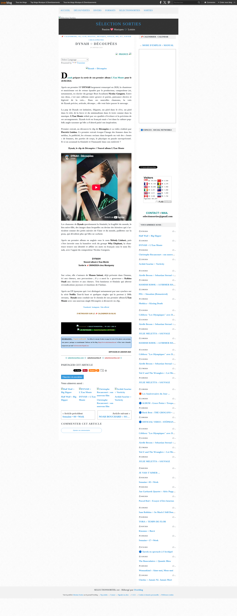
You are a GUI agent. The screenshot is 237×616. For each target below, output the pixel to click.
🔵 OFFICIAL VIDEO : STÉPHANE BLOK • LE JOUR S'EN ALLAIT (173, 422)
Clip (84, 36)
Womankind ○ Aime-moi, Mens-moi (156, 570)
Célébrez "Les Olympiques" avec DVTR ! (159, 315)
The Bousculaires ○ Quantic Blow (155, 561)
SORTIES (148, 10)
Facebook (87, 307)
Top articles (104, 595)
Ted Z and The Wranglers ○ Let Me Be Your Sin (162, 373)
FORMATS (110, 10)
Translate (81, 63)
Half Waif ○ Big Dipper (150, 236)
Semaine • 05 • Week (148, 482)
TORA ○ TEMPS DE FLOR (152, 521)
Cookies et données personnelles (149, 595)
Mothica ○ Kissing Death (151, 303)
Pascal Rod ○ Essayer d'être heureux (156, 501)
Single (110, 36)
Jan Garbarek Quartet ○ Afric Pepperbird (159, 491)
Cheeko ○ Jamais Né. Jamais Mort (155, 580)
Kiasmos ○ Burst (147, 531)
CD (79, 36)
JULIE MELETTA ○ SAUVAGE (154, 333)
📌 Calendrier (69, 36)
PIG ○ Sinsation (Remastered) (153, 294)
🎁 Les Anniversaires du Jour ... (154, 394)
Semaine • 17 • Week (148, 540)
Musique (101, 36)
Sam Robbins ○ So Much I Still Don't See (158, 512)
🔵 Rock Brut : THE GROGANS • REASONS (161, 412)
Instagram (95, 307)
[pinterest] (168, 2)
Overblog (138, 590)
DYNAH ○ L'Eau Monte (150, 245)
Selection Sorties (78, 595)
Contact (112, 595)
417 (121, 36)
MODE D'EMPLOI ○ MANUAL (158, 45)
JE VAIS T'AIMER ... (149, 473)
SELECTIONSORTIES (129, 10)
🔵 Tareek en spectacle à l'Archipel (156, 551)
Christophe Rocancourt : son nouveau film (159, 254)
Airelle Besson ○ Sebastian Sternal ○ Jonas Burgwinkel (165, 275)
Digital (92, 36)
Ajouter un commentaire (81, 430)
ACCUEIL (65, 10)
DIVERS (97, 10)
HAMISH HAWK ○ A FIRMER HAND (158, 284)
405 (117, 36)
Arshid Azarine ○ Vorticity (151, 264)
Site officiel (104, 307)
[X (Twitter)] (164, 2)
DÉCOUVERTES (82, 10)
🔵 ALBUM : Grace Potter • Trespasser (158, 403)
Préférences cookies (167, 595)
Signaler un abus (123, 595)
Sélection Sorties (118, 24)
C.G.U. (134, 595)
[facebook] (160, 2)
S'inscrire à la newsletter (72, 377)
